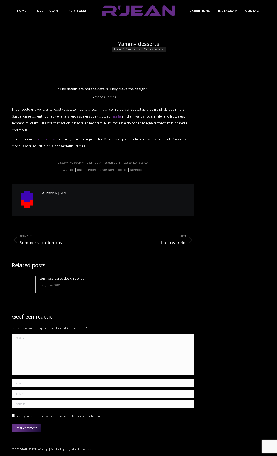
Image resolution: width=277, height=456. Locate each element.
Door (94, 162)
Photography (76, 162)
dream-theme (107, 170)
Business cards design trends (62, 278)
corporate (91, 170)
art (71, 170)
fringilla (115, 116)
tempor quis (46, 139)
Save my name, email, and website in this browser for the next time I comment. (60, 416)
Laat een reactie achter (135, 162)
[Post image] (24, 284)
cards (80, 170)
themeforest (136, 170)
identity (122, 170)
